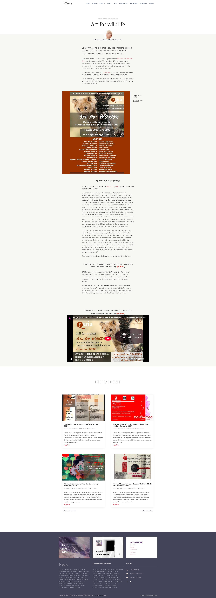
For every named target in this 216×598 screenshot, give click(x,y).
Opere (101, 3)
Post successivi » (147, 511)
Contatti (151, 3)
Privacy (96, 595)
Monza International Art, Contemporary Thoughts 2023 (81, 485)
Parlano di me (123, 3)
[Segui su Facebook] (127, 582)
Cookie (101, 595)
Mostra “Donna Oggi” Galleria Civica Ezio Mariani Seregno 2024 (130, 425)
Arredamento (134, 3)
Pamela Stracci (107, 72)
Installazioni (133, 552)
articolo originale (112, 186)
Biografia (94, 3)
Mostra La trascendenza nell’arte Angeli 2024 (81, 425)
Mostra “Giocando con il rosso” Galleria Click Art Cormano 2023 (132, 485)
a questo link (120, 267)
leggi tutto (67, 445)
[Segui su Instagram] (130, 582)
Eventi (115, 3)
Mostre (109, 3)
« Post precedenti (69, 511)
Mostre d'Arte (118, 40)
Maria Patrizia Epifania (101, 40)
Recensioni (143, 3)
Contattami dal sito (135, 577)
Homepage (133, 545)
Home (88, 3)
